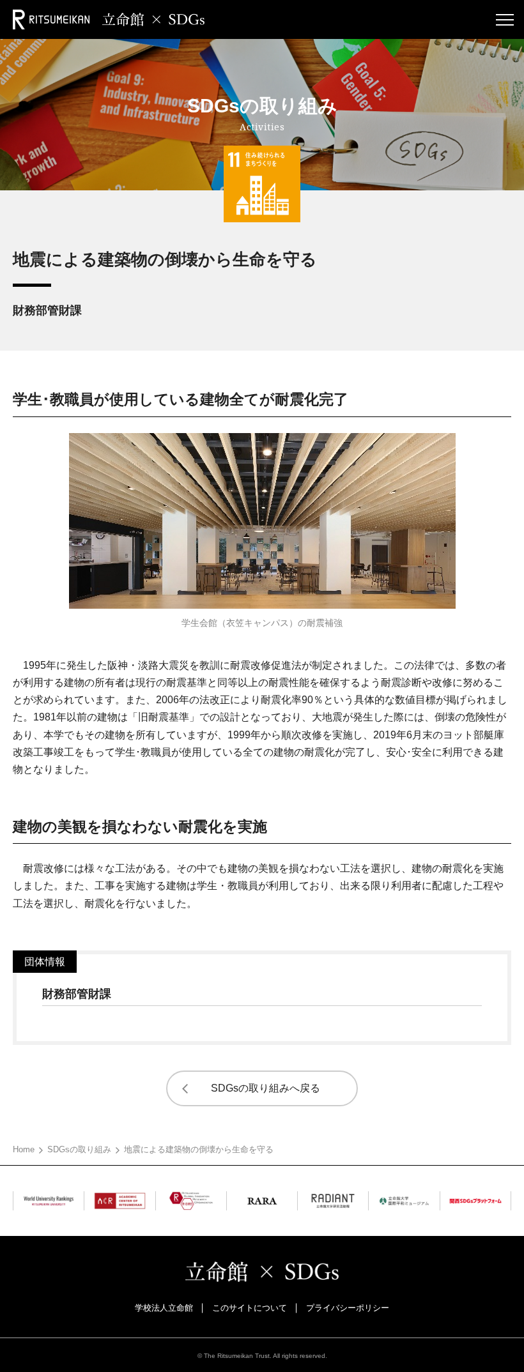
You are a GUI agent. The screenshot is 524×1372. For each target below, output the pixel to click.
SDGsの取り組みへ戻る (265, 1088)
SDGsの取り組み (79, 1149)
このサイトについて (249, 1308)
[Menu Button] (505, 19)
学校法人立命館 (164, 1308)
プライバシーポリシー (347, 1308)
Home (24, 1149)
